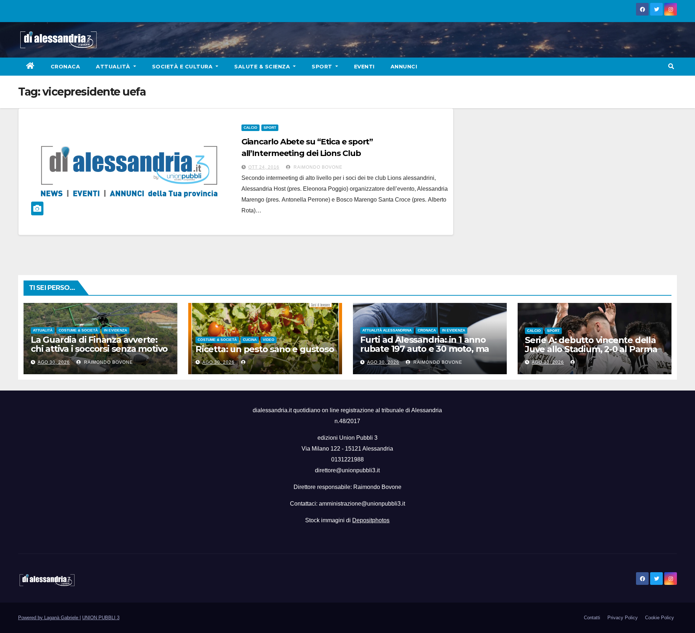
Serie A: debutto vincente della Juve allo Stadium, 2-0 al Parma (591, 344)
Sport (323, 66)
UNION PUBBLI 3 (100, 617)
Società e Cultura (183, 66)
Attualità (114, 66)
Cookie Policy (659, 617)
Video (268, 340)
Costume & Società (78, 330)
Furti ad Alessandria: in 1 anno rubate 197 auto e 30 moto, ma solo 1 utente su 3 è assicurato (424, 348)
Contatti (592, 617)
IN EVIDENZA (115, 330)
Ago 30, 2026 (54, 362)
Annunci (404, 66)
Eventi (364, 66)
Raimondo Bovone (317, 167)
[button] (671, 66)
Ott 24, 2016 (263, 167)
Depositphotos (370, 520)
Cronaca (65, 66)
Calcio (250, 128)
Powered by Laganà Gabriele (49, 617)
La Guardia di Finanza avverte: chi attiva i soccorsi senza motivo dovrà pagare (99, 348)
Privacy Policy (622, 617)
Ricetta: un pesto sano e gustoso (264, 349)
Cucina (250, 340)
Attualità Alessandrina (387, 330)
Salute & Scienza (263, 66)
